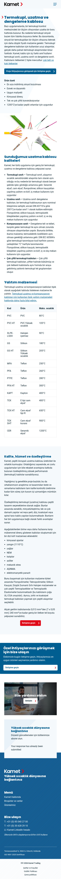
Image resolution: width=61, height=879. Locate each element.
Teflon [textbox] (23, 363)
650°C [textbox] (42, 410)
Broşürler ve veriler (13, 801)
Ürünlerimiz (10, 805)
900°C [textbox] (42, 420)
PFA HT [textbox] (11, 385)
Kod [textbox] (9, 308)
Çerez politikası (30, 875)
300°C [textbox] (42, 385)
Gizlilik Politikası (30, 871)
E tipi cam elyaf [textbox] (25, 401)
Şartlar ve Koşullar (30, 868)
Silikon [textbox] (23, 343)
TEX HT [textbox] (11, 410)
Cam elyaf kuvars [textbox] (25, 422)
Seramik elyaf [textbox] (24, 432)
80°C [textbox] (41, 315)
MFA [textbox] (9, 363)
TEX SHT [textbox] (9, 422)
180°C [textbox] (42, 343)
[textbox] (46, 308)
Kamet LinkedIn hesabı (18, 829)
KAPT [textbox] (10, 393)
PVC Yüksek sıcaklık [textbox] (26, 324)
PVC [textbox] (9, 315)
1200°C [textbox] (43, 430)
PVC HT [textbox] (11, 323)
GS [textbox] (8, 343)
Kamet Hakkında (12, 797)
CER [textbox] (9, 430)
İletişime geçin (28, 623)
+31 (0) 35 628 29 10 (17, 825)
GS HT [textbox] (10, 350)
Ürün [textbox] (22, 308)
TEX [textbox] (9, 400)
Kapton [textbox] (24, 393)
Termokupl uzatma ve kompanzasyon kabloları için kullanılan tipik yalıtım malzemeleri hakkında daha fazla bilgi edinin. (28, 297)
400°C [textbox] (42, 393)
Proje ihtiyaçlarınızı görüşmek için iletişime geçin (28, 71)
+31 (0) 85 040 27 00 (17, 821)
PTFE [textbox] (9, 378)
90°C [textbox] (41, 333)
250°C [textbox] (42, 363)
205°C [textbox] (42, 350)
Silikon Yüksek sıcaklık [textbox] (24, 353)
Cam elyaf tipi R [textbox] (25, 412)
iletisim (28, 701)
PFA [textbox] (9, 371)
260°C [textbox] (42, 371)
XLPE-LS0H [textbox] (10, 334)
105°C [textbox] (42, 323)
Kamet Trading (34, 863)
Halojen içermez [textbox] (24, 334)
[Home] (13, 4)
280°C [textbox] (42, 378)
